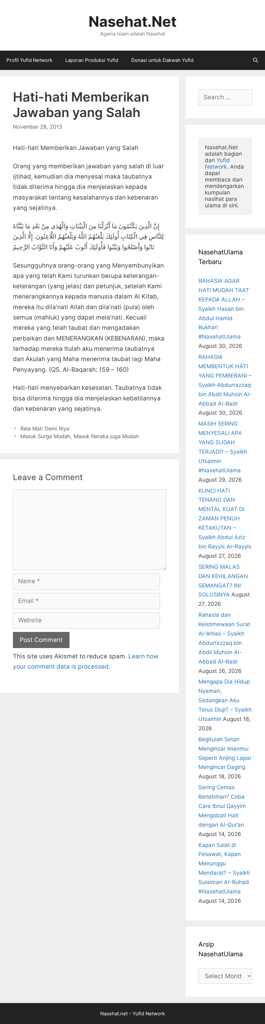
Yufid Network (218, 163)
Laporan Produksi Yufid (91, 60)
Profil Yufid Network (29, 60)
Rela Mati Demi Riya (44, 428)
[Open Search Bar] (255, 60)
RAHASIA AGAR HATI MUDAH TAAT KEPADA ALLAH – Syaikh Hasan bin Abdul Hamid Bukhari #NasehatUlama (223, 309)
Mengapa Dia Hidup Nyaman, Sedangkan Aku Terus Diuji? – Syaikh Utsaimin (225, 700)
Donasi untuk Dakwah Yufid (162, 60)
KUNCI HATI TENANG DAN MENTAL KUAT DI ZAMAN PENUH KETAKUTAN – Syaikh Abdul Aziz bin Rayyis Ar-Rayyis (224, 518)
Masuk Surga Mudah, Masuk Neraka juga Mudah (79, 436)
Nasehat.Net (132, 21)
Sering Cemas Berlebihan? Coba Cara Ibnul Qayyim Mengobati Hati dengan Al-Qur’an (222, 806)
